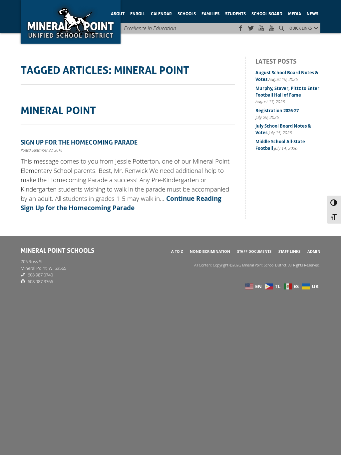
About (118, 13)
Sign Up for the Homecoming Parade (79, 142)
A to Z (177, 251)
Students (235, 13)
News (312, 13)
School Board (266, 13)
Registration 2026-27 (277, 111)
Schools (186, 13)
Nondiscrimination (210, 251)
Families (210, 13)
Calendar (161, 13)
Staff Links (289, 251)
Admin (313, 251)
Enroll (137, 13)
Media (294, 13)
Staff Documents (254, 251)
